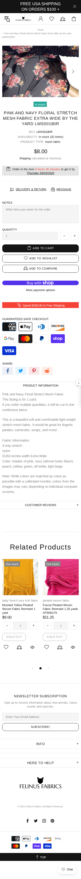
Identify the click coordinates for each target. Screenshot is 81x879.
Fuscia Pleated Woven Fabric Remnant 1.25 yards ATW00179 (60, 608)
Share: (7, 363)
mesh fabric (53, 141)
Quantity (9, 229)
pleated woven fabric (56, 600)
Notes (7, 202)
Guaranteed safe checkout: (25, 319)
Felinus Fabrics (23, 18)
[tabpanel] (20, 610)
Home (41, 30)
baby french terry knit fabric (20, 600)
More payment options (40, 290)
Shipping (25, 158)
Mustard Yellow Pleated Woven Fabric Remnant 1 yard (18, 608)
